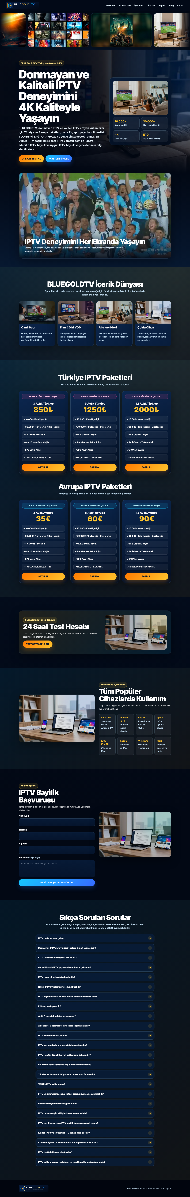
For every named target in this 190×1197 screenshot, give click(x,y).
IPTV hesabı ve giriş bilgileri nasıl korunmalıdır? (62, 1113)
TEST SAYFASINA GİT (37, 644)
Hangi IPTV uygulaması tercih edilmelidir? (60, 987)
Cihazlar (151, 5)
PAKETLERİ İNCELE (59, 158)
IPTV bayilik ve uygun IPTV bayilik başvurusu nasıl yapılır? (68, 1123)
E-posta (23, 843)
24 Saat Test (125, 5)
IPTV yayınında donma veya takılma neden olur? (62, 1045)
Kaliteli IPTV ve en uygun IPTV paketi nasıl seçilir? (64, 1132)
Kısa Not (29, 857)
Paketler (110, 5)
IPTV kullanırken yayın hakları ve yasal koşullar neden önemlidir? (71, 1162)
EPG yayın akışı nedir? (49, 1006)
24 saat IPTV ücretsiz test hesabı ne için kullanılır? (64, 1025)
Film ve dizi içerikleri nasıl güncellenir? (58, 1103)
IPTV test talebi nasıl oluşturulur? (55, 1152)
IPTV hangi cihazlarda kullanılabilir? (56, 977)
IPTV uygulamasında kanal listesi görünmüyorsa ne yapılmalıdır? (71, 1094)
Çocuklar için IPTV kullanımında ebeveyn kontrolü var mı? (68, 1142)
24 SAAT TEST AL (31, 158)
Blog (171, 5)
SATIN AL (43, 467)
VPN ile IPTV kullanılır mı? (51, 1084)
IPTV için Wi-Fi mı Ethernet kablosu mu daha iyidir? (64, 1055)
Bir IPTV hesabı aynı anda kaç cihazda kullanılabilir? (64, 1064)
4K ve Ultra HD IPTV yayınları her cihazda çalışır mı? (64, 967)
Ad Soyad (24, 816)
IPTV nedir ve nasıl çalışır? (52, 938)
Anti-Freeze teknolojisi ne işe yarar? (57, 1016)
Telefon (23, 829)
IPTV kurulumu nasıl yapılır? (52, 1035)
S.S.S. (180, 5)
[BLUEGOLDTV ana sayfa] (22, 5)
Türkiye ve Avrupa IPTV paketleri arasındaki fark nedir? (66, 1074)
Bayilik (162, 5)
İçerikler (138, 5)
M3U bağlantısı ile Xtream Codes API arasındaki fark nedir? (68, 996)
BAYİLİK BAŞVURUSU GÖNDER (56, 882)
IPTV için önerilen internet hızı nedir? (57, 957)
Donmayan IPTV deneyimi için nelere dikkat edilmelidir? (67, 948)
